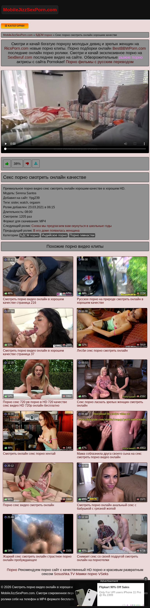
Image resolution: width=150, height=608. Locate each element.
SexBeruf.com (20, 57)
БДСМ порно (29, 235)
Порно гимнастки (82, 235)
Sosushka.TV (64, 574)
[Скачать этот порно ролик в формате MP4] (36, 163)
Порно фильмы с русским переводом (100, 62)
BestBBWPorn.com (129, 48)
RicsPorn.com (16, 48)
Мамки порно (86, 574)
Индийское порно (54, 235)
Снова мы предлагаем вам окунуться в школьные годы (71, 226)
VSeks (103, 574)
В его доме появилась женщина (56, 230)
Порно (12, 570)
